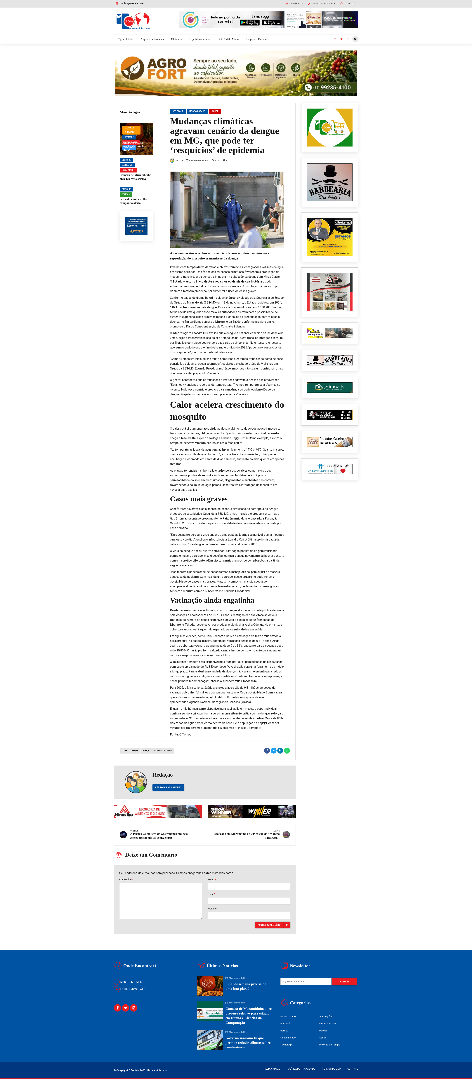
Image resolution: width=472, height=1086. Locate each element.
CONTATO (352, 1068)
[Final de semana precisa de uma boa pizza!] (136, 139)
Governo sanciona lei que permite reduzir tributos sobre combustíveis (247, 1042)
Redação (179, 160)
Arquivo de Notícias (152, 39)
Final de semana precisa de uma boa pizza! (134, 146)
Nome (212, 879)
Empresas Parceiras (257, 39)
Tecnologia (286, 1044)
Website (212, 908)
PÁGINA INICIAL (272, 1068)
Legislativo (127, 165)
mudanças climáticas (162, 750)
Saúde (214, 111)
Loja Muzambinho (200, 39)
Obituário (176, 39)
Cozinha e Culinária (129, 130)
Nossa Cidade (128, 170)
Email (211, 894)
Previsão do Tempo (329, 1044)
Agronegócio (326, 1016)
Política (126, 194)
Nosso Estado (197, 111)
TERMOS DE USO (331, 1068)
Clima (124, 750)
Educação (285, 1023)
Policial (323, 1030)
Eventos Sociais (327, 1023)
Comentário (126, 879)
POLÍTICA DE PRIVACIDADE (301, 1068)
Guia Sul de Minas (228, 39)
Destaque (129, 137)
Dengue (134, 750)
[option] (227, 210)
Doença (146, 750)
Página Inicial (125, 39)
